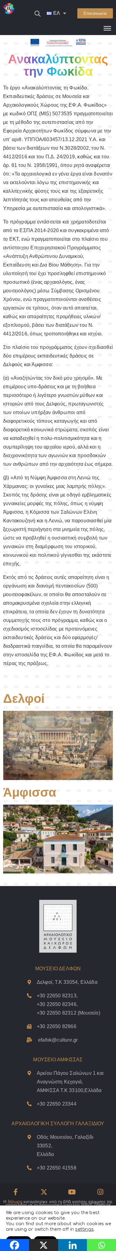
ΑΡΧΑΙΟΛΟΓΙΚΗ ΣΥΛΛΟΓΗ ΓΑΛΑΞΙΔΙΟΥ (57, 1123)
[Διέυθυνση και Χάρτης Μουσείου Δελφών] (29, 982)
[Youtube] (72, 1192)
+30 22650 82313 (56, 995)
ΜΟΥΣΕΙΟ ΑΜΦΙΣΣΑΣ (58, 1059)
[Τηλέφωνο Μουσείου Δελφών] (29, 1026)
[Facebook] (15, 1192)
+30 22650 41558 (56, 1167)
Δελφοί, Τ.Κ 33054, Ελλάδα (67, 982)
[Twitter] (43, 1192)
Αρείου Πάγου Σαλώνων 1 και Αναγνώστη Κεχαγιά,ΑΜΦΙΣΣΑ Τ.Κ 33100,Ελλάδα (70, 1082)
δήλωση (15, 1201)
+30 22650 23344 (56, 1104)
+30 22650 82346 (56, 1004)
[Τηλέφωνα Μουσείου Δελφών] (29, 995)
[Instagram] (100, 1192)
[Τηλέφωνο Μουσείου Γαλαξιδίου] (29, 1168)
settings (84, 1229)
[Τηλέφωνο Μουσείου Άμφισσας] (29, 1104)
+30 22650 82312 (56, 1012)
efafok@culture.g (57, 1040)
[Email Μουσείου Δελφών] (29, 1040)
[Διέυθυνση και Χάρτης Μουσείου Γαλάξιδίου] (29, 1137)
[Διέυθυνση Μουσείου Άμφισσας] (29, 1073)
